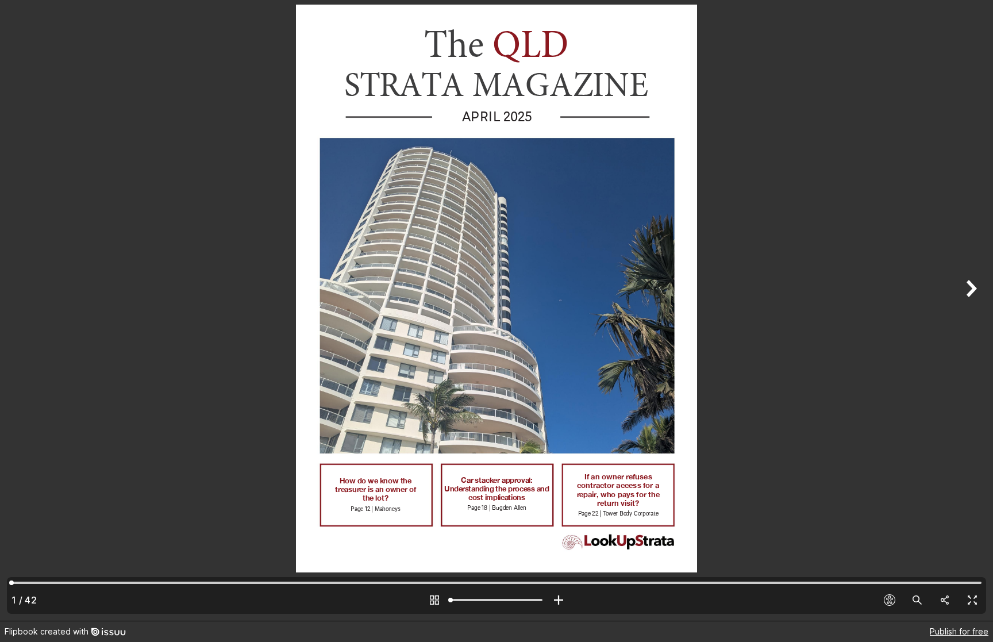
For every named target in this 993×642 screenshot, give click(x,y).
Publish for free (959, 631)
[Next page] (970, 310)
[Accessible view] (889, 600)
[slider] (496, 600)
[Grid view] (434, 600)
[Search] (917, 600)
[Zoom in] (558, 600)
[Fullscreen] (972, 600)
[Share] (944, 600)
